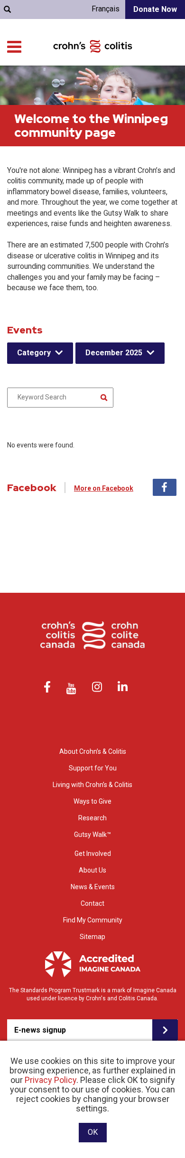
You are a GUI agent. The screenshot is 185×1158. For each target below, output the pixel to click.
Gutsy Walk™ (92, 834)
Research (92, 818)
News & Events (93, 887)
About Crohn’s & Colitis (92, 751)
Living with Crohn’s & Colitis (92, 784)
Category (34, 352)
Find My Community (92, 920)
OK (93, 1132)
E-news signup (40, 1030)
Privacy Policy (50, 1080)
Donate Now (155, 9)
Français (106, 8)
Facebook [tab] (164, 487)
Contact (92, 903)
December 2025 (113, 352)
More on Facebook (103, 488)
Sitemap (92, 936)
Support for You (93, 768)
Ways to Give (92, 801)
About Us (92, 870)
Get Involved (92, 853)
